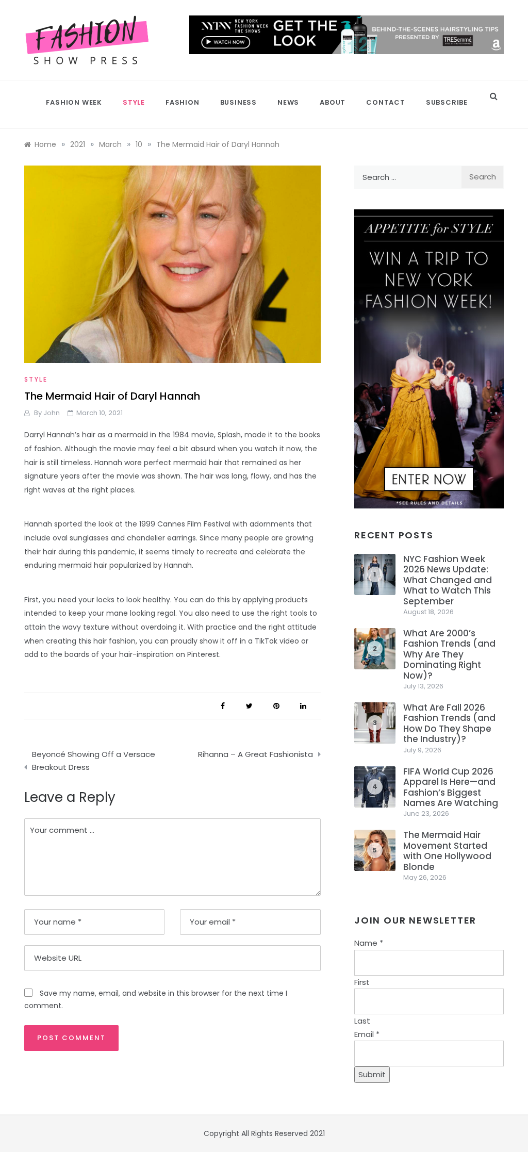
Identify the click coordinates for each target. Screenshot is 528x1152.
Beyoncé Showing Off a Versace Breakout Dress (93, 761)
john (51, 413)
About (332, 102)
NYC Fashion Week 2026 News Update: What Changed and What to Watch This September (447, 580)
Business (238, 102)
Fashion (183, 102)
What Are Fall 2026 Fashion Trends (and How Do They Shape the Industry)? (449, 723)
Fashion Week (74, 102)
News (288, 102)
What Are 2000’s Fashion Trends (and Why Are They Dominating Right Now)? (449, 654)
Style (134, 102)
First (362, 982)
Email (367, 1034)
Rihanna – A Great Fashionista (255, 754)
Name (368, 942)
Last (362, 1020)
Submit (372, 1074)
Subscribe (447, 102)
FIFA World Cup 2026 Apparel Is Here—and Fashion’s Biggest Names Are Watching (450, 787)
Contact (385, 102)
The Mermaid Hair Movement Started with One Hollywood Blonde (447, 851)
